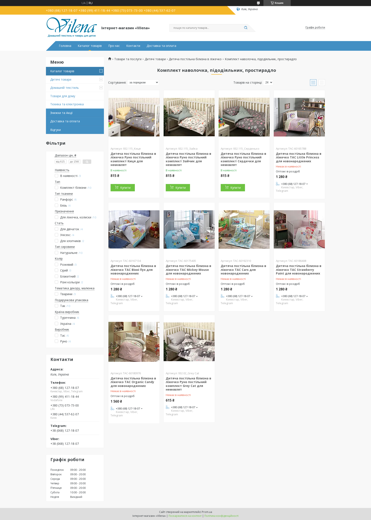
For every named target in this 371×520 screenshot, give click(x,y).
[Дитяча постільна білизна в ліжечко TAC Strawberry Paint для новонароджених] (299, 229)
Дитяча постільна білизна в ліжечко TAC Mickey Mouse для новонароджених (188, 269)
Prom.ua (207, 512)
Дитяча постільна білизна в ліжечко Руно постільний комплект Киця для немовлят (133, 159)
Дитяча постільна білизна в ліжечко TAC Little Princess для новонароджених (298, 157)
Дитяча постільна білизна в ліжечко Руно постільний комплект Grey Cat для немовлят (188, 384)
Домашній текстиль (64, 88)
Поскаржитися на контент (185, 516)
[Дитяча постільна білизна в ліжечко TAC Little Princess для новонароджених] (299, 117)
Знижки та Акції (61, 113)
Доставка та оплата (161, 45)
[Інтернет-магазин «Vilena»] (71, 27)
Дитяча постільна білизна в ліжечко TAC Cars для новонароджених (243, 269)
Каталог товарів (90, 45)
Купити (125, 188)
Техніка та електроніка (67, 104)
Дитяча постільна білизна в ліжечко (195, 59)
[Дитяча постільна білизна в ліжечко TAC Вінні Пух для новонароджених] (134, 229)
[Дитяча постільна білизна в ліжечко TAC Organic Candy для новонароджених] (134, 342)
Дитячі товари (60, 79)
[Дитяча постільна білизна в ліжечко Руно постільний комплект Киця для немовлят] (134, 117)
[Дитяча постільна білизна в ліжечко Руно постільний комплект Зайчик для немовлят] (189, 117)
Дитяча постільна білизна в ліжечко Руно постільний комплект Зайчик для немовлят (188, 159)
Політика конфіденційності (221, 516)
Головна (65, 45)
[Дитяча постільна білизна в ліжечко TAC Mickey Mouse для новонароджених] (189, 229)
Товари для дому (62, 96)
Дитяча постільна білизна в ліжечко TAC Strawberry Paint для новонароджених (298, 269)
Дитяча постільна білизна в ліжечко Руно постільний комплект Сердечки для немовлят (243, 159)
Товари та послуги (127, 59)
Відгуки (55, 130)
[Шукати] (245, 28)
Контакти (133, 45)
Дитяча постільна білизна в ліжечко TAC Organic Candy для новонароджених (133, 382)
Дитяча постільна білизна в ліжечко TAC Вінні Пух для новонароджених (133, 269)
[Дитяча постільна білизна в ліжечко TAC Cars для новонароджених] (244, 229)
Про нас (114, 45)
